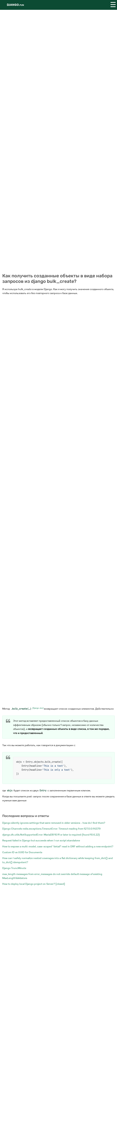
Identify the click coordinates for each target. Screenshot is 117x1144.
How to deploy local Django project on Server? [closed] (33, 884)
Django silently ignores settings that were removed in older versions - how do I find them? (53, 823)
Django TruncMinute (14, 868)
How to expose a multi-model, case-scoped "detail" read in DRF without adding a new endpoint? (57, 846)
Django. (15, 5)
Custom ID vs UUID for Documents (22, 852)
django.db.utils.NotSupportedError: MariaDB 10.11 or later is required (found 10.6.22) (51, 834)
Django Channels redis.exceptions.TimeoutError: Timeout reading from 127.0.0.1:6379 (51, 828)
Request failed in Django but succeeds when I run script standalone (41, 840)
